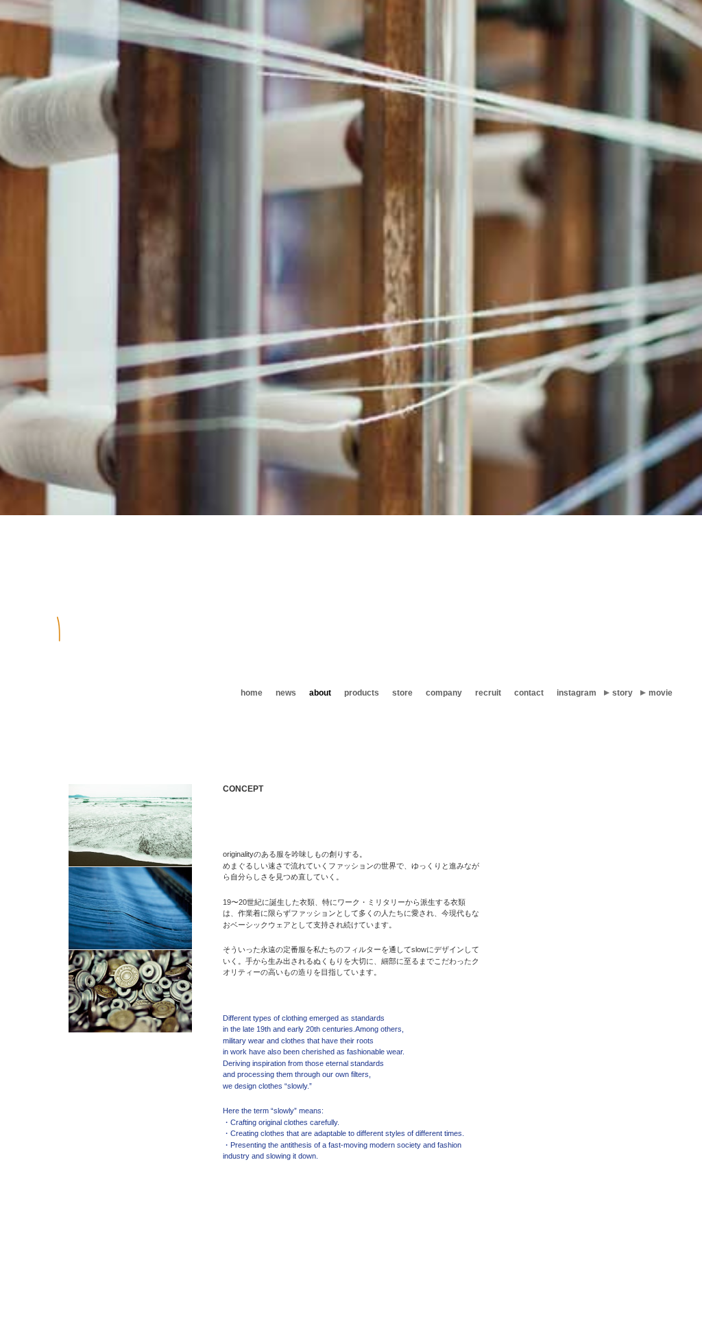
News (286, 693)
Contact (529, 693)
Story (622, 693)
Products (361, 693)
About (320, 693)
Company (444, 693)
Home (252, 693)
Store (402, 693)
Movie (661, 693)
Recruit (488, 693)
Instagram (576, 693)
